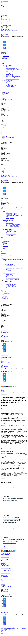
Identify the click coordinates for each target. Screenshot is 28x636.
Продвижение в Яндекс (11, 66)
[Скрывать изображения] (1, 18)
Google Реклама (4, 576)
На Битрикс (3, 562)
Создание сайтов (7, 80)
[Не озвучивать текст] (1, 22)
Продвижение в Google (11, 68)
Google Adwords (9, 75)
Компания (3, 53)
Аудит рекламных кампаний (7, 579)
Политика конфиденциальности (8, 628)
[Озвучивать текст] (1, 21)
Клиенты (5, 58)
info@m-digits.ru (4, 34)
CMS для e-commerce (5, 560)
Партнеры (5, 57)
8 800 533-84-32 (7, 29)
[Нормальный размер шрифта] (1, 3)
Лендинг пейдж (4, 559)
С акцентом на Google (6, 570)
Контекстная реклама (8, 73)
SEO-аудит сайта (10, 71)
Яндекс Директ (9, 74)
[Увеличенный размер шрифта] (2, 5)
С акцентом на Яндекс (6, 568)
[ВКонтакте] (3, 127)
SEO (7, 70)
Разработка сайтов (7, 94)
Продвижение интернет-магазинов (14, 69)
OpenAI (2, 546)
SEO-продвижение (7, 65)
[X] (7, 386)
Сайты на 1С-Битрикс (11, 85)
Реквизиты (5, 61)
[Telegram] (3, 128)
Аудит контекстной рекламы (12, 77)
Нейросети (6, 546)
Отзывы (5, 59)
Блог (2, 97)
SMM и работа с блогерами (12, 79)
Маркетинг (5, 93)
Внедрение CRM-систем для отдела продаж (12, 207)
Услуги (2, 63)
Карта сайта (3, 630)
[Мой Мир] (5, 386)
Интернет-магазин (10, 84)
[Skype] (13, 386)
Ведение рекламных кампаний (8, 577)
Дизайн (5, 91)
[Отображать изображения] (1, 16)
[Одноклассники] (3, 386)
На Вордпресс (4, 564)
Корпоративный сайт (11, 82)
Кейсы (2, 88)
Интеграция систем (7, 92)
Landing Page (9, 81)
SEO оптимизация (5, 565)
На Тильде (3, 563)
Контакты (3, 98)
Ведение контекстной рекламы (13, 76)
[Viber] (9, 386)
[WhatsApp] (11, 386)
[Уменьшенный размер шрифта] (1, 2)
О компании (6, 56)
